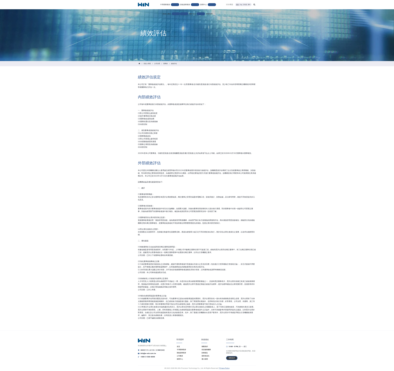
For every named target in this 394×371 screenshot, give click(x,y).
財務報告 (205, 353)
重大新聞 (205, 359)
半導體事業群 (181, 350)
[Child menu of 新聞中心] (212, 4)
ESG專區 (229, 4)
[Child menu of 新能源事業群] (195, 4)
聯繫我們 (209, 14)
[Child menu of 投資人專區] (176, 13)
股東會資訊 (205, 356)
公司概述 (180, 356)
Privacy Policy (224, 368)
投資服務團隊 (206, 350)
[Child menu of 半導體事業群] (175, 4)
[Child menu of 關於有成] (201, 13)
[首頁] (139, 63)
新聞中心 (180, 359)
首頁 (178, 346)
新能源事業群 (181, 353)
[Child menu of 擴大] (184, 13)
